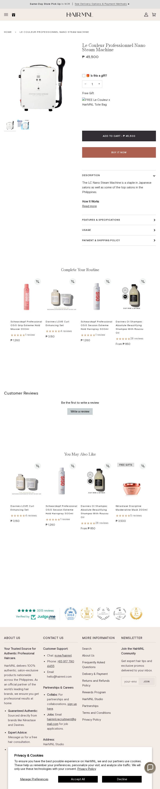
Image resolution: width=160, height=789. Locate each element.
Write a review (80, 411)
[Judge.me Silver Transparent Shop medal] (120, 613)
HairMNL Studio (92, 699)
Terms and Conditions (96, 712)
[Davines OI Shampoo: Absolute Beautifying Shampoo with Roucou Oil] (132, 297)
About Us (12, 638)
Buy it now (119, 152)
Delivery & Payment (95, 673)
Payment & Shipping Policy (101, 240)
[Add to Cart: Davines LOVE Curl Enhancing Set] (72, 281)
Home (8, 32)
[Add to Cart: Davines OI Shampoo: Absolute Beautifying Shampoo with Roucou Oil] (143, 281)
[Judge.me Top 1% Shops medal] (136, 613)
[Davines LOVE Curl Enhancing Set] (62, 297)
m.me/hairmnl (63, 655)
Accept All (78, 779)
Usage (86, 230)
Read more (89, 206)
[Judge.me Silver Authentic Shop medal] (103, 613)
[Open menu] (7, 15)
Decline (122, 779)
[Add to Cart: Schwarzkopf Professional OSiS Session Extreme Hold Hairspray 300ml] (107, 281)
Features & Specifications (101, 219)
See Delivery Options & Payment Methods (101, 4)
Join (146, 681)
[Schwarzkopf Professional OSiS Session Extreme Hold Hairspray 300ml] (97, 297)
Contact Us (53, 638)
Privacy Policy (86, 768)
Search (87, 648)
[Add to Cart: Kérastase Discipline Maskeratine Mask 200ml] (143, 466)
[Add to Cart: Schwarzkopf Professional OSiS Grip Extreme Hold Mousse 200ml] (37, 281)
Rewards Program (94, 692)
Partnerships (90, 706)
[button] (150, 767)
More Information (98, 638)
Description (91, 175)
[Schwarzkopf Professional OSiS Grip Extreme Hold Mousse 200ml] (27, 297)
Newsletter (131, 638)
